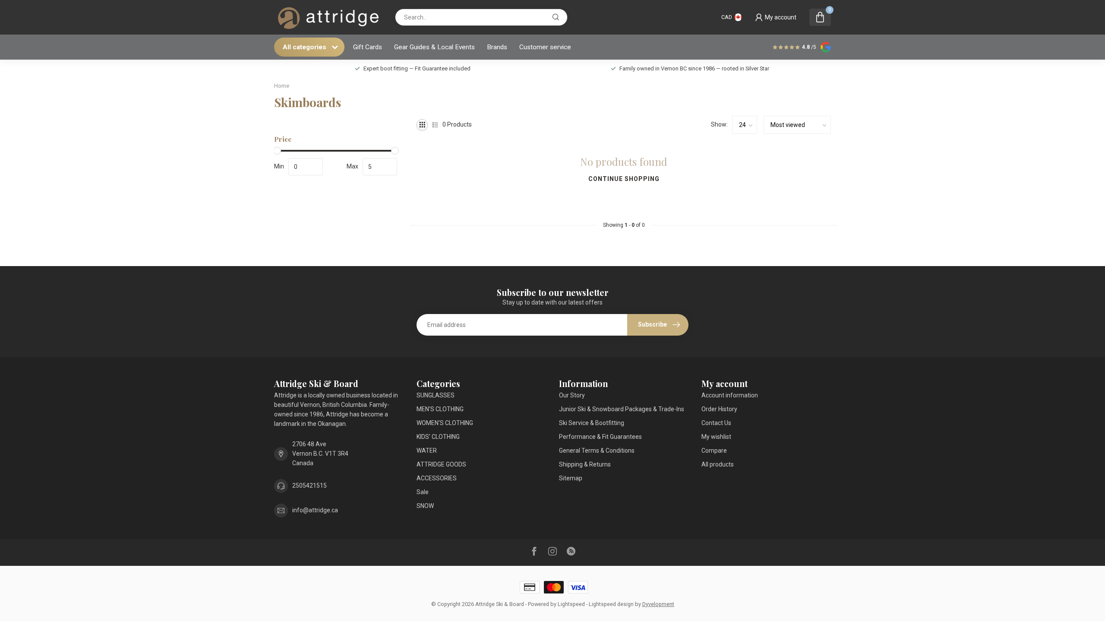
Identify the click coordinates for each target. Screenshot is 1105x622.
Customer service (545, 47)
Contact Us (716, 422)
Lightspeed (571, 604)
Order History (719, 409)
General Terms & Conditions (597, 450)
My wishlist (716, 436)
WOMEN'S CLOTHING (445, 422)
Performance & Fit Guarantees (600, 436)
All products (717, 464)
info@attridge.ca (315, 510)
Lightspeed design (611, 604)
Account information (729, 395)
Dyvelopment (658, 604)
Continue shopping (624, 178)
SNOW (425, 505)
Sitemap (570, 478)
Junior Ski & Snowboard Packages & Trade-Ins (621, 409)
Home (281, 86)
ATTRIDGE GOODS (441, 464)
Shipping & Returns (585, 464)
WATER (427, 450)
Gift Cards (367, 47)
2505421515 (309, 485)
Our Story (572, 395)
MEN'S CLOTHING (440, 409)
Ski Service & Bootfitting (591, 422)
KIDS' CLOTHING (438, 436)
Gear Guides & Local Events (434, 47)
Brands (497, 47)
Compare (714, 450)
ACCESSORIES (437, 478)
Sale (423, 492)
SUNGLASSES (436, 395)
